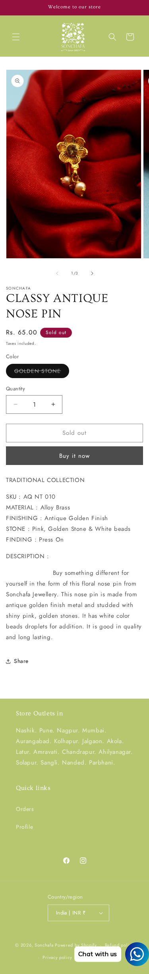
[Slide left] (57, 273)
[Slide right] (92, 273)
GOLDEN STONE (41, 372)
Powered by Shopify (76, 945)
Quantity (15, 388)
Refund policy (119, 945)
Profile (24, 827)
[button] (16, 37)
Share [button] (21, 661)
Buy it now (74, 455)
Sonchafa (44, 945)
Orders (25, 809)
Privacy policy (57, 957)
